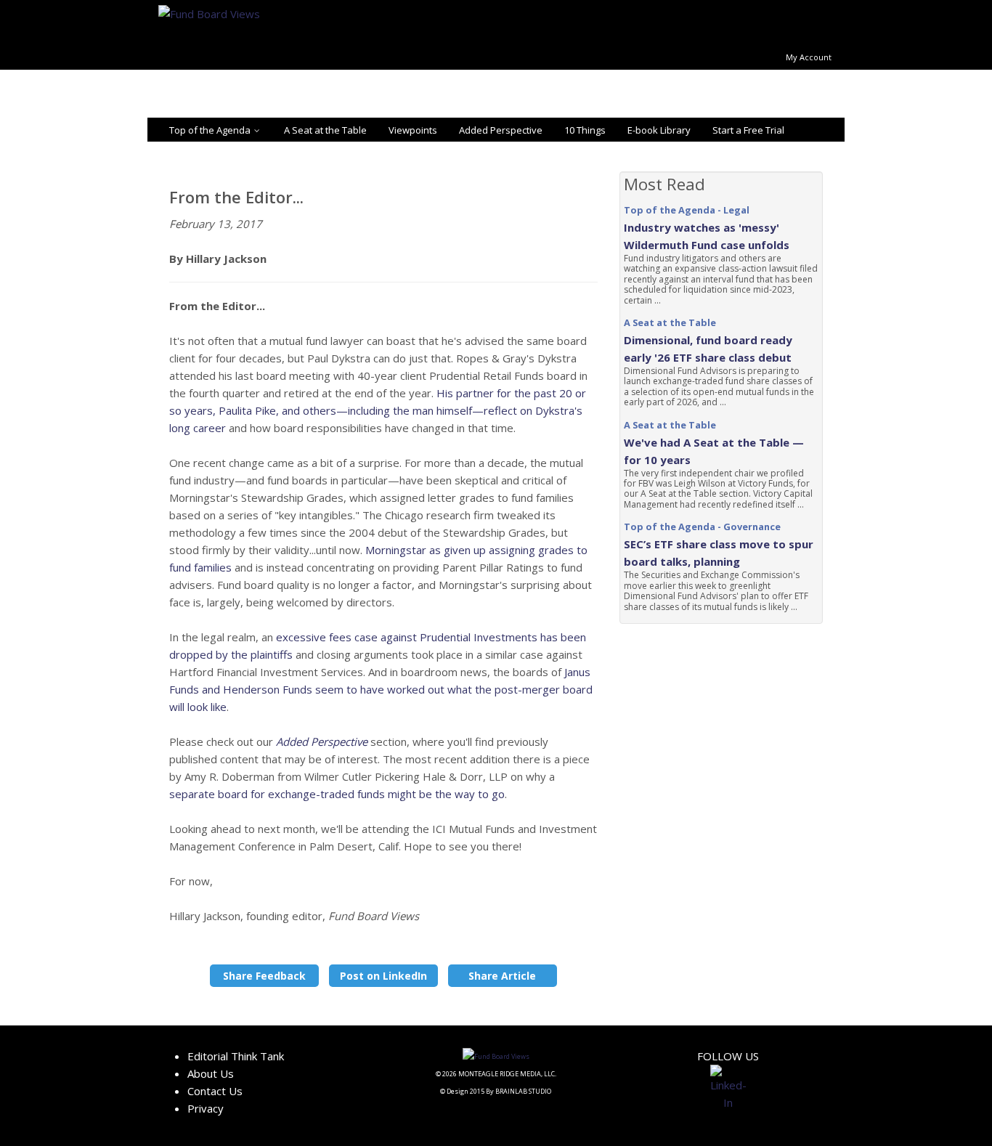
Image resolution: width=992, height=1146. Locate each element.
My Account (809, 57)
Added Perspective (500, 130)
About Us (210, 1073)
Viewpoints (413, 130)
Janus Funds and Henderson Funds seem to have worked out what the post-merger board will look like (381, 689)
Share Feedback (264, 976)
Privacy (205, 1108)
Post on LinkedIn (383, 976)
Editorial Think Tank (235, 1056)
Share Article (502, 976)
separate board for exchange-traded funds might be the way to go (337, 794)
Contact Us (215, 1091)
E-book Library (659, 130)
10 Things (585, 130)
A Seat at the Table (325, 130)
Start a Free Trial (748, 130)
